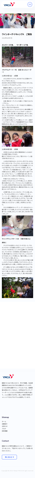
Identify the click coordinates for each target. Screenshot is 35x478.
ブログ (4, 428)
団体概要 (4, 431)
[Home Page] (9, 4)
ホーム (4, 421)
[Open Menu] (30, 4)
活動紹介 (4, 424)
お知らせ (4, 426)
